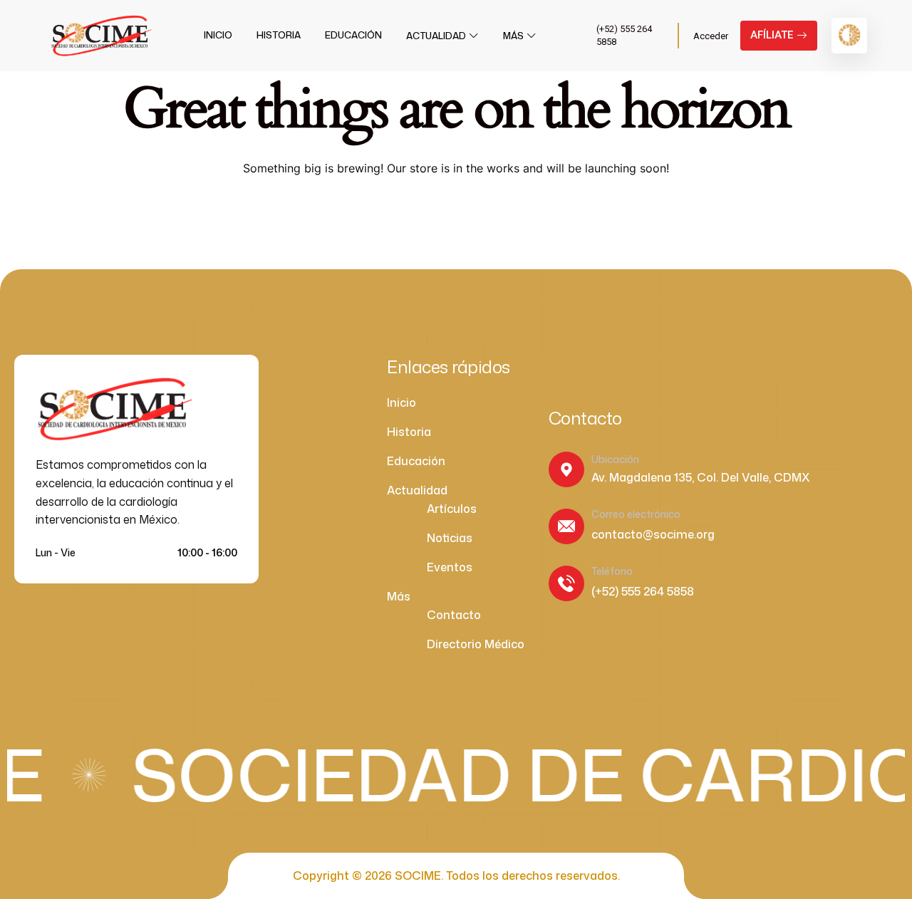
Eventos (449, 567)
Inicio (218, 34)
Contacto (454, 615)
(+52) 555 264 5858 (642, 591)
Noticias (449, 538)
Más (513, 35)
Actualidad (436, 35)
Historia (278, 34)
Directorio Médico (475, 644)
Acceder (710, 36)
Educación (353, 34)
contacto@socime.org (653, 534)
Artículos (452, 508)
